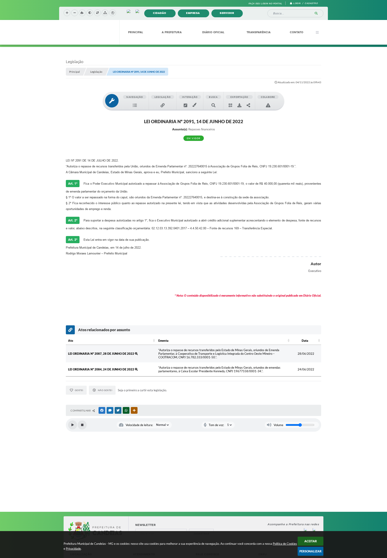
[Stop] (82, 424)
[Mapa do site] (105, 12)
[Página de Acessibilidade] (112, 12)
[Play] (72, 424)
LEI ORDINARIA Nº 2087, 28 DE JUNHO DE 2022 (101, 353)
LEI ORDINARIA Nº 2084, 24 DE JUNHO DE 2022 (101, 369)
